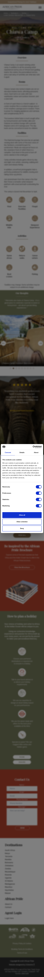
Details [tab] (22, 452)
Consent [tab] (8, 452)
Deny (22, 528)
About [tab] (36, 452)
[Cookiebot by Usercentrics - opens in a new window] (33, 447)
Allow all (22, 515)
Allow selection (22, 522)
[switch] (39, 493)
